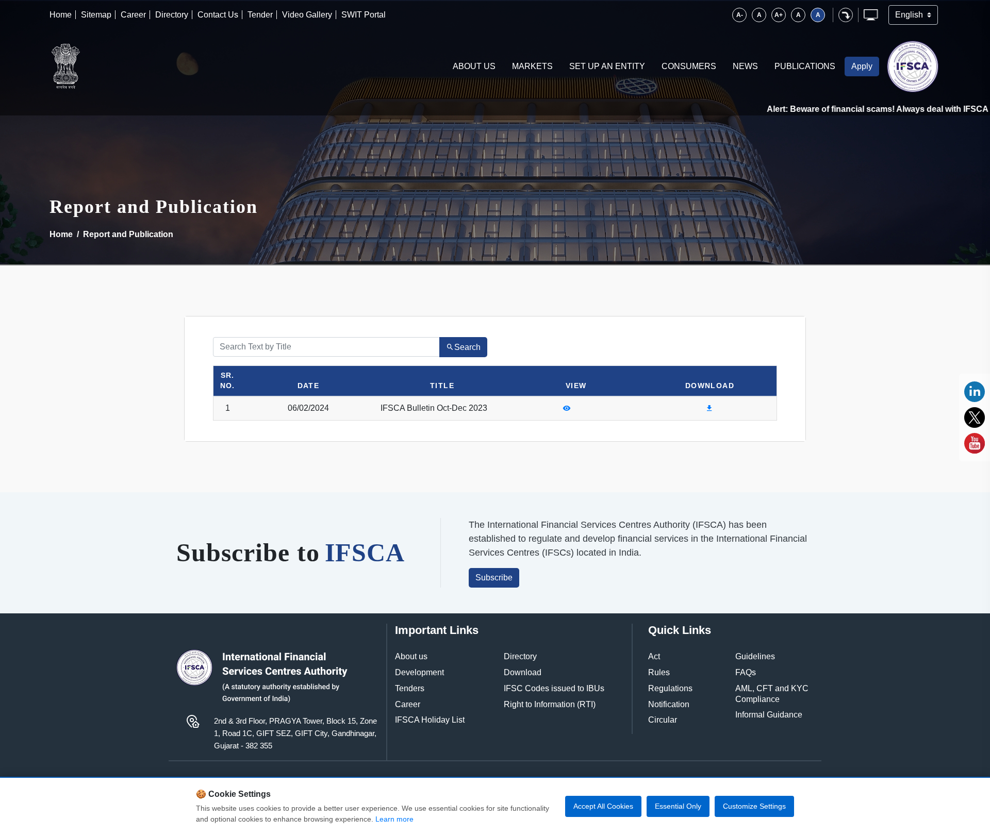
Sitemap (96, 14)
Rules (659, 672)
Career (133, 14)
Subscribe (494, 577)
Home (61, 14)
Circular (662, 719)
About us (411, 656)
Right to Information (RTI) (550, 704)
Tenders (409, 688)
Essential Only (678, 806)
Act (654, 656)
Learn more (394, 819)
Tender (260, 14)
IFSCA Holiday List (430, 719)
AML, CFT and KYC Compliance (771, 694)
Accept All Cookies (603, 806)
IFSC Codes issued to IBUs (554, 688)
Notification (668, 704)
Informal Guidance (768, 714)
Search (467, 347)
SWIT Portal (363, 14)
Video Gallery (307, 14)
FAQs (745, 672)
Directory (171, 14)
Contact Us (217, 14)
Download (522, 672)
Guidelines (755, 656)
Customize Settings (754, 806)
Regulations (670, 688)
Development (419, 672)
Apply (861, 66)
